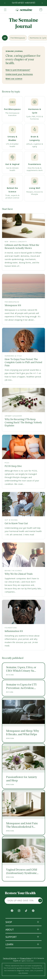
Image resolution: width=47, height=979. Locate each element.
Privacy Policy (25, 958)
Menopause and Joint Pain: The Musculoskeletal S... (22, 825)
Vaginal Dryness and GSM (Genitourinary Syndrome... (22, 871)
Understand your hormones (19, 74)
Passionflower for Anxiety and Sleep (21, 779)
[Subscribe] (40, 900)
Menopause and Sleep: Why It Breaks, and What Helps (22, 733)
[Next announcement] (42, 3)
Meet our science (14, 78)
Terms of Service (9, 958)
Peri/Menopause (17, 38)
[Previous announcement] (5, 3)
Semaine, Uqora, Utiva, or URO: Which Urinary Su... (21, 669)
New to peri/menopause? (18, 70)
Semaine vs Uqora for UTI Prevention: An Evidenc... (21, 686)
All (5, 38)
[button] (5, 10)
